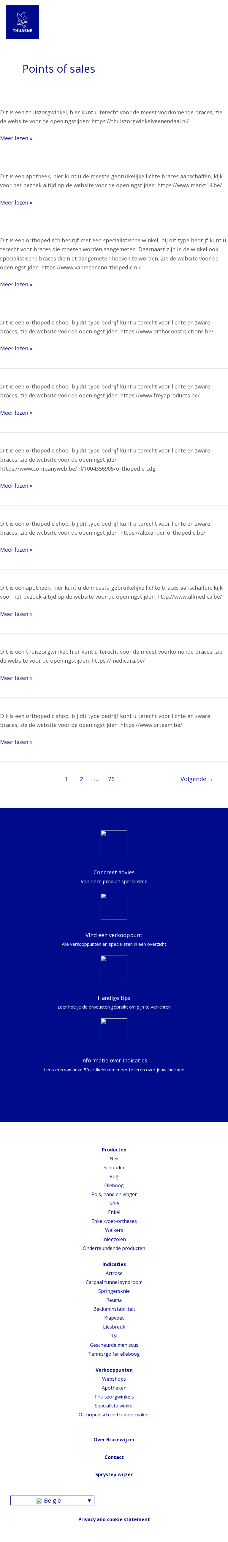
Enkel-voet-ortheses (114, 1221)
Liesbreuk (114, 1327)
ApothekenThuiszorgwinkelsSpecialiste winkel (114, 1397)
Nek (114, 1158)
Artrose (114, 1273)
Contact (114, 1457)
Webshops (114, 1379)
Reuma (114, 1300)
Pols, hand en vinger (114, 1194)
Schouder (114, 1167)
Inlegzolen (114, 1239)
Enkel (114, 1212)
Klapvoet (114, 1318)
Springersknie (114, 1291)
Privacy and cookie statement (114, 1519)
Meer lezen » (16, 138)
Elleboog (114, 1185)
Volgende (196, 779)
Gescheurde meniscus (114, 1345)
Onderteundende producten (114, 1248)
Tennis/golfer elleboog (114, 1354)
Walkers (114, 1230)
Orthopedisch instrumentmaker (114, 1414)
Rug (114, 1176)
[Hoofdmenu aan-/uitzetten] (215, 22)
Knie (114, 1203)
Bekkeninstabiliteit (114, 1309)
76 (111, 779)
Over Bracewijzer (114, 1439)
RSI (114, 1335)
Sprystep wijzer (114, 1474)
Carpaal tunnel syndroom (114, 1282)
